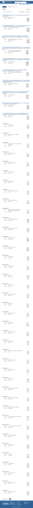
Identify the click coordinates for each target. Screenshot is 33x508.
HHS (16, 506)
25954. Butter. (6, 311)
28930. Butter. (6, 264)
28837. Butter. (6, 217)
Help (23, 4)
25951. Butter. (6, 283)
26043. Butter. (6, 321)
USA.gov (19, 506)
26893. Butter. (6, 490)
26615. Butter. (6, 424)
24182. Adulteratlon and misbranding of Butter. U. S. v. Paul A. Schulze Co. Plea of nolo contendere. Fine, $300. (15, 103)
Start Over (4, 6)
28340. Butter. (6, 133)
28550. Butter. (6, 170)
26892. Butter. (6, 481)
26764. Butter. (6, 452)
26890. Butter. (6, 462)
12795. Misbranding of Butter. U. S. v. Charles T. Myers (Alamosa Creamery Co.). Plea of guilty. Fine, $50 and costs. (14, 70)
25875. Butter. (6, 274)
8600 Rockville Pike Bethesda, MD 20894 (13, 504)
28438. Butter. (6, 142)
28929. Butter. (6, 255)
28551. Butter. (6, 180)
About (20, 4)
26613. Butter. (6, 405)
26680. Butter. (6, 434)
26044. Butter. (6, 330)
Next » (8, 499)
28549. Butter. (6, 161)
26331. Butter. (6, 358)
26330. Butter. (6, 349)
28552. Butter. (6, 189)
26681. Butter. (6, 443)
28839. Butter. (6, 236)
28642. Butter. (6, 208)
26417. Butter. (6, 377)
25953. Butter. (6, 302)
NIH (15, 506)
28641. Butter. (6, 198)
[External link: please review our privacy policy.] (3, 503)
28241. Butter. (6, 123)
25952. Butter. (6, 292)
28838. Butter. (6, 227)
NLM (13, 506)
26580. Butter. (6, 396)
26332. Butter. (6, 368)
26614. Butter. (6, 415)
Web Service (28, 4)
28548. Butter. (6, 151)
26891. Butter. (6, 471)
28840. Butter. (6, 245)
